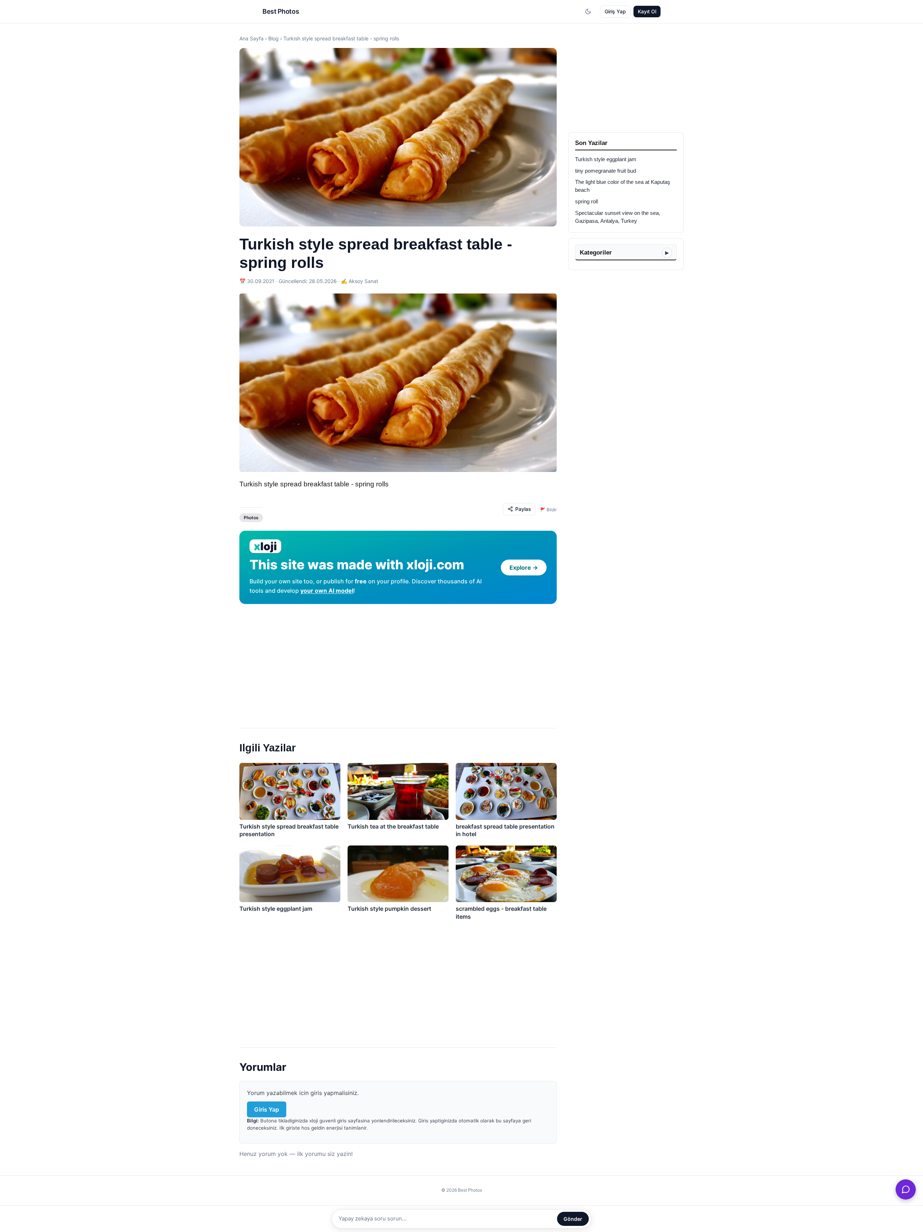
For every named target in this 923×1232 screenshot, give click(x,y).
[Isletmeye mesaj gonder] (906, 1189)
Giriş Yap (615, 11)
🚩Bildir (548, 509)
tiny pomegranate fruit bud (605, 171)
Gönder (573, 1219)
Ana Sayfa (251, 38)
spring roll (586, 201)
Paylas (523, 509)
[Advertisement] (398, 663)
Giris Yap (266, 1109)
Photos (251, 517)
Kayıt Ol (647, 11)
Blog (273, 38)
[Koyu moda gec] (588, 11)
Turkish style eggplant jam (605, 159)
